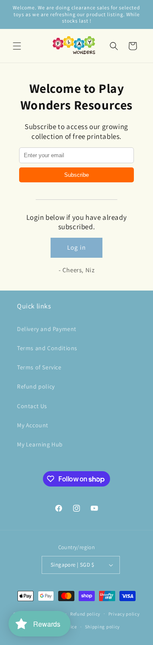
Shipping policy (102, 627)
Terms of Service (39, 367)
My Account (32, 425)
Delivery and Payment (46, 329)
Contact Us (32, 406)
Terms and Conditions (47, 348)
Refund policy (36, 386)
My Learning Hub (40, 444)
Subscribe (76, 175)
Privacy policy (124, 614)
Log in (76, 247)
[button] (17, 46)
